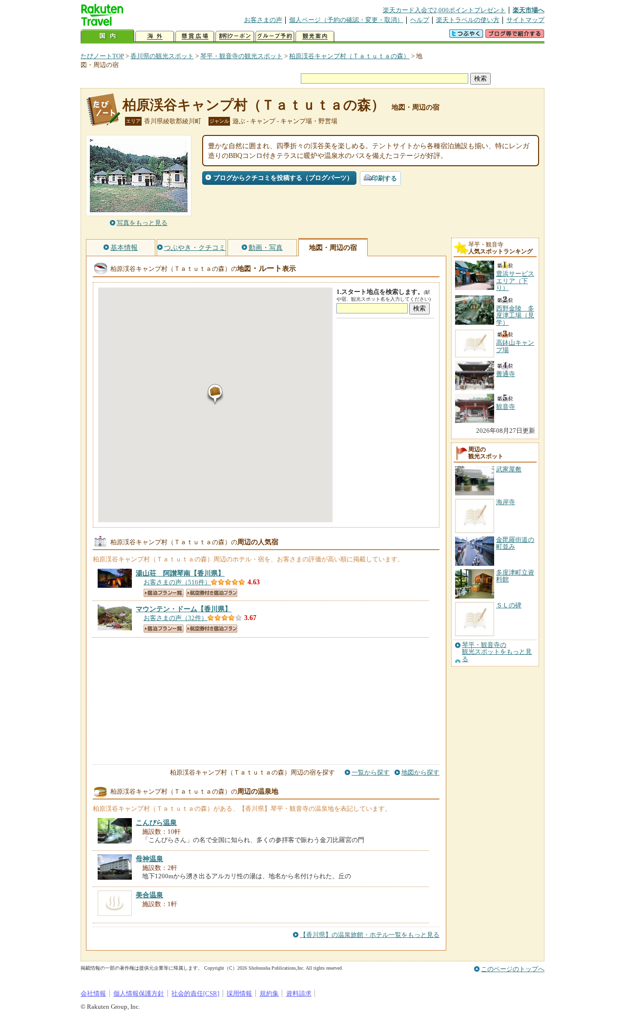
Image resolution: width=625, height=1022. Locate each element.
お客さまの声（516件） (177, 582)
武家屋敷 (508, 469)
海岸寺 (505, 502)
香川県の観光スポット (162, 56)
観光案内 (314, 36)
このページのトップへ (512, 969)
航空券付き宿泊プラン (211, 593)
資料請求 (299, 993)
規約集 (269, 993)
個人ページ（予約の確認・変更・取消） (346, 19)
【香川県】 (180, 573)
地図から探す (420, 772)
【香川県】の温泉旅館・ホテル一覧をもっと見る (369, 934)
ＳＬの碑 (508, 605)
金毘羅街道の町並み (515, 543)
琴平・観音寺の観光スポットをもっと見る (497, 652)
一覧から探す (371, 772)
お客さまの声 (263, 19)
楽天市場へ (528, 10)
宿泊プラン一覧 (164, 593)
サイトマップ (525, 19)
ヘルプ (419, 19)
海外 (154, 36)
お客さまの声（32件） (176, 618)
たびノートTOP (102, 56)
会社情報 (93, 993)
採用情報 (239, 993)
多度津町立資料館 (515, 576)
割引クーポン (234, 36)
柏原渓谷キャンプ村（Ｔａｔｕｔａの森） (349, 56)
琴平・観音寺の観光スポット (241, 56)
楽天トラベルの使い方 (468, 19)
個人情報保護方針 (138, 993)
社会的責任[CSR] (195, 993)
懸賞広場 (194, 36)
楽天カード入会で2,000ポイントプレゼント (444, 10)
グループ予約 (274, 36)
